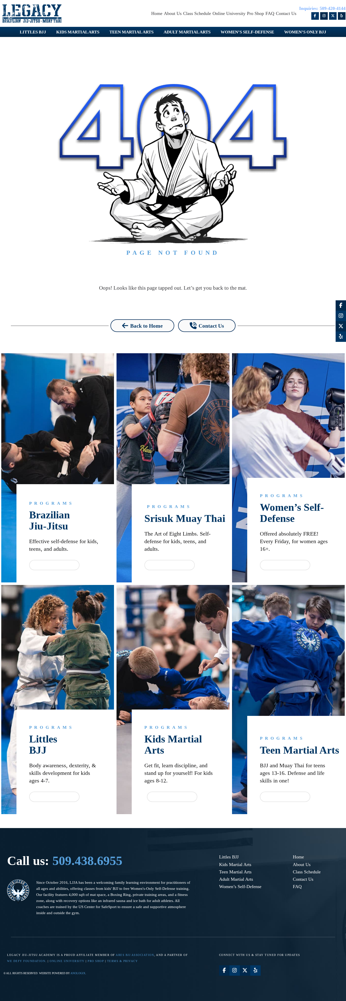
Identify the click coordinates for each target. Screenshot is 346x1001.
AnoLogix (77, 973)
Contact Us (303, 879)
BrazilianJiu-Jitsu (49, 520)
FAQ (297, 886)
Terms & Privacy (122, 961)
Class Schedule (307, 871)
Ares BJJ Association (135, 954)
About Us (302, 864)
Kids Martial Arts (173, 744)
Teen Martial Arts (299, 750)
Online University (67, 961)
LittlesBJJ (43, 744)
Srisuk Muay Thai (184, 518)
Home (298, 856)
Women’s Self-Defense (292, 512)
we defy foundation (26, 961)
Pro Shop (96, 961)
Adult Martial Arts (236, 879)
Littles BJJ (229, 856)
